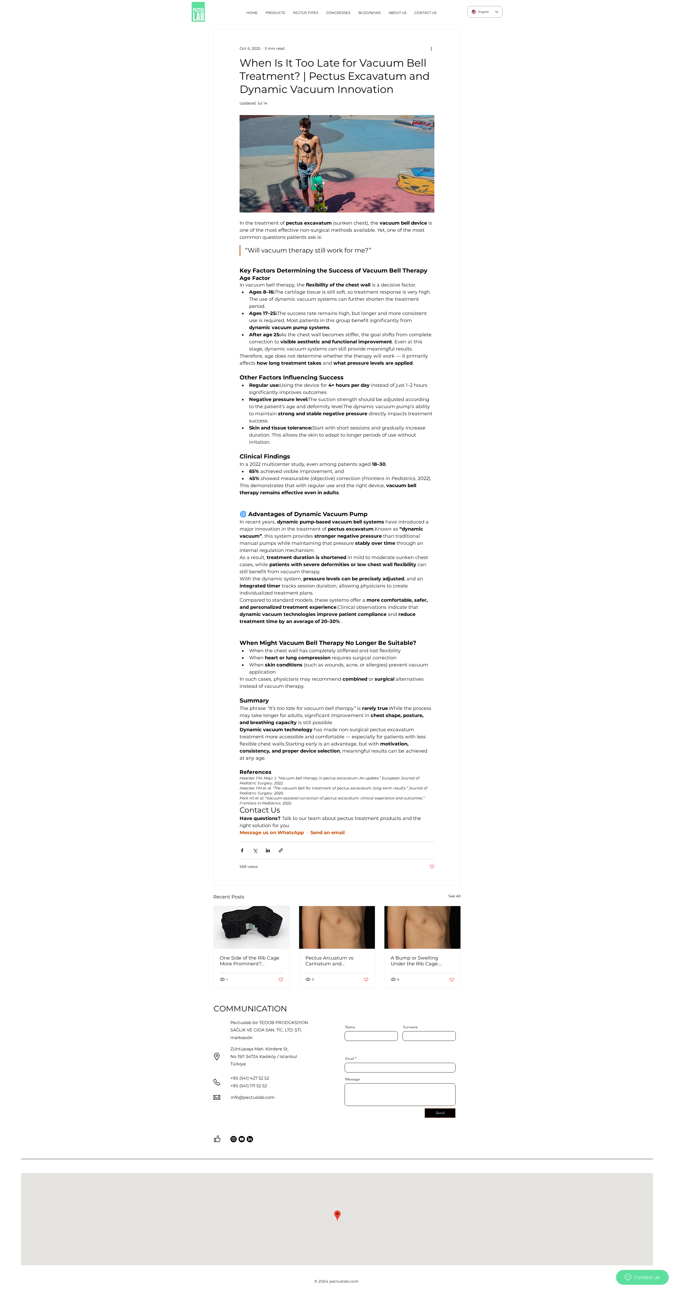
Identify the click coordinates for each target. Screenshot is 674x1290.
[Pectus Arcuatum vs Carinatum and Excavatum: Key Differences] (337, 927)
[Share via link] (280, 850)
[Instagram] (233, 1139)
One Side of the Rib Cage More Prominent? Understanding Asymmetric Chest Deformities (249, 961)
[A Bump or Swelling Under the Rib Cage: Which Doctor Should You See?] (422, 927)
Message (352, 1079)
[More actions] (431, 48)
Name (350, 1027)
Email (349, 1058)
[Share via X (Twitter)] (254, 850)
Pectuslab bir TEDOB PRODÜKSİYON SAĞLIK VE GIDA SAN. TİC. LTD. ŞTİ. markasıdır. (269, 1030)
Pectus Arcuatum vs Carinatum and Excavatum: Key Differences (329, 961)
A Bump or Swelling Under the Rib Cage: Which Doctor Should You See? (421, 961)
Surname (410, 1027)
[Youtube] (242, 1139)
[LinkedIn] (250, 1139)
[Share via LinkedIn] (267, 850)
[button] (305, 12)
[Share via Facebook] (242, 850)
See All (454, 896)
